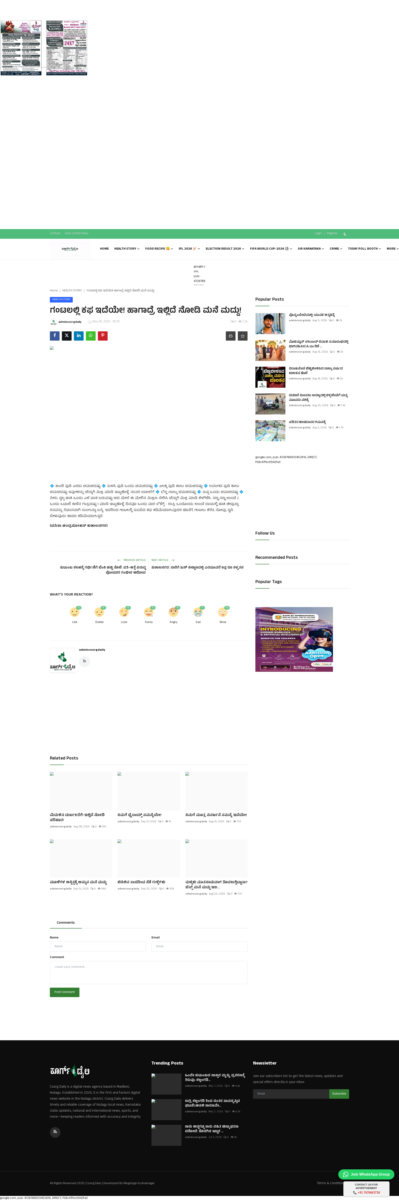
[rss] (55, 1132)
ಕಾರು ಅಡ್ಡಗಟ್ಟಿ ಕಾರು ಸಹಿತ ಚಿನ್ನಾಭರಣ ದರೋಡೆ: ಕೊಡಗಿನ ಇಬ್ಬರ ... (212, 1129)
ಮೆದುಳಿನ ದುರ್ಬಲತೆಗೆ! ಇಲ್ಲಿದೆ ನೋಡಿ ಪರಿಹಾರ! (77, 818)
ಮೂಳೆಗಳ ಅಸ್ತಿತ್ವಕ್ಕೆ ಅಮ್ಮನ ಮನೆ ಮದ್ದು (78, 882)
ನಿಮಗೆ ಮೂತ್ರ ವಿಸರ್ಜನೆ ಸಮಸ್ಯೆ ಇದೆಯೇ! (216, 815)
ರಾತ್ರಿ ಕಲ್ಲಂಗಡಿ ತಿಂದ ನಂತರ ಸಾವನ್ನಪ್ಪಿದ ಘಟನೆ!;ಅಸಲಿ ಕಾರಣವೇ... (212, 1103)
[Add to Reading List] (243, 336)
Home (104, 249)
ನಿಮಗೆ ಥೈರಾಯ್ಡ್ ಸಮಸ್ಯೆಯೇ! (139, 815)
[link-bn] (44, 48)
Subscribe (339, 1094)
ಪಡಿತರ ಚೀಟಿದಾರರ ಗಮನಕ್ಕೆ (307, 422)
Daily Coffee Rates (76, 233)
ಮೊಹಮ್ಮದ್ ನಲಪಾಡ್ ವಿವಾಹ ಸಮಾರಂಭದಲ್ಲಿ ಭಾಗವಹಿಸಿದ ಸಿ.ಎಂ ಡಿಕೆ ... (318, 344)
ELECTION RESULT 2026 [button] (223, 249)
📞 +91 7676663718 (366, 1192)
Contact (55, 233)
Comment (57, 957)
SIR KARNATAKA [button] (309, 249)
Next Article (160, 560)
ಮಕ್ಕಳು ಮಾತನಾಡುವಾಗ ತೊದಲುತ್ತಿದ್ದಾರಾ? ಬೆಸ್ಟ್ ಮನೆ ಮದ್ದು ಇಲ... (216, 885)
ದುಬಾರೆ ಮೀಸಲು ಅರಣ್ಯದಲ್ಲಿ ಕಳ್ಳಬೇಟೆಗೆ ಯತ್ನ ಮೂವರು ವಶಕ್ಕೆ (318, 398)
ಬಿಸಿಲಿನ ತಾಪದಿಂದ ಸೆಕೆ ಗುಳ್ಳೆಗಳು (141, 882)
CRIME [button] (334, 249)
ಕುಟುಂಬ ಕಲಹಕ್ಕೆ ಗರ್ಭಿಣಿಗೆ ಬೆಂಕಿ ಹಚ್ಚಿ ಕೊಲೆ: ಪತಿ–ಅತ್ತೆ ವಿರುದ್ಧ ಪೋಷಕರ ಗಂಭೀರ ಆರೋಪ (103, 571)
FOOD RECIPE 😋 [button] (157, 249)
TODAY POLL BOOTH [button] (363, 249)
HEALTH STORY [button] (125, 249)
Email (155, 937)
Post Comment (64, 992)
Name (54, 937)
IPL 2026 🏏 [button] (188, 249)
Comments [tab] (66, 923)
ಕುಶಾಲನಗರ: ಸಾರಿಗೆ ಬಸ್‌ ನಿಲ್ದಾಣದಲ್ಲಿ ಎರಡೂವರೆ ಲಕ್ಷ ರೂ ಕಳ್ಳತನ (197, 568)
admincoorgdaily (92, 650)
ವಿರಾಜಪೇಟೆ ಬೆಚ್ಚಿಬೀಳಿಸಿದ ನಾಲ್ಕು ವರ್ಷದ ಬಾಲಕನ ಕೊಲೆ (316, 371)
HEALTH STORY (72, 290)
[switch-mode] (345, 234)
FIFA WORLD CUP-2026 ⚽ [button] (269, 249)
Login (318, 233)
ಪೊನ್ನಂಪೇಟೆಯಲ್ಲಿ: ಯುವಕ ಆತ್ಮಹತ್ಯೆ (312, 315)
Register (332, 233)
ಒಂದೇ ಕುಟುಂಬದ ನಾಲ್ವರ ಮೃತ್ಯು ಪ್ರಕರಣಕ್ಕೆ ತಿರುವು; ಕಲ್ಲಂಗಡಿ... (215, 1078)
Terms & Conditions (331, 1183)
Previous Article (134, 560)
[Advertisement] (44, 87)
